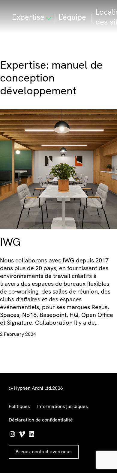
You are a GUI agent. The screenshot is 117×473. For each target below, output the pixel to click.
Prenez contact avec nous (44, 451)
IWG (10, 242)
